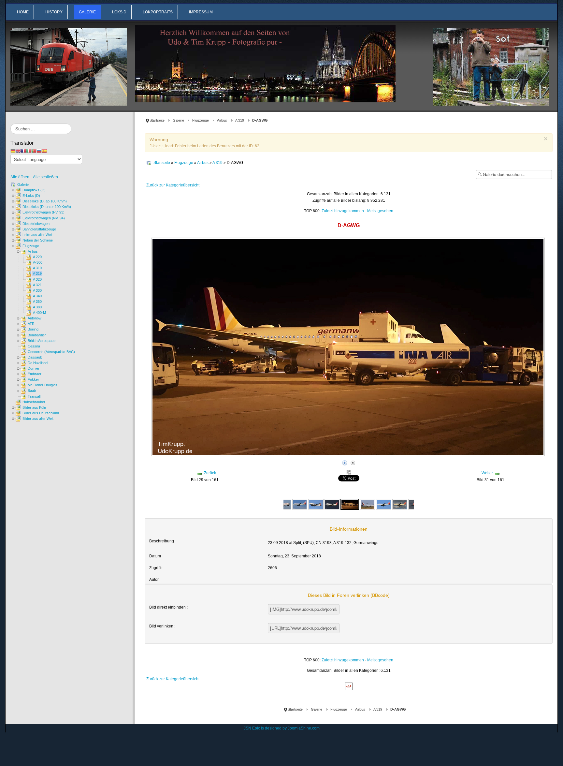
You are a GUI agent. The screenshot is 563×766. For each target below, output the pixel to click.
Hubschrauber (33, 402)
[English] (18, 150)
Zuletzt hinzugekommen (343, 211)
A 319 (239, 120)
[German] (13, 150)
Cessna (34, 346)
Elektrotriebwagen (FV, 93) (43, 212)
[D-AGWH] (367, 504)
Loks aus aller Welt (37, 235)
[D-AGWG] (283, 504)
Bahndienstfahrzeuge (39, 229)
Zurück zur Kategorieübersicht (172, 185)
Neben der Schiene (37, 240)
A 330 (37, 290)
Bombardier (37, 335)
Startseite (157, 120)
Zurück (210, 473)
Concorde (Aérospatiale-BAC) (51, 352)
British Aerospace (41, 341)
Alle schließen (45, 177)
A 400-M (39, 313)
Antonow (34, 318)
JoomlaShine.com (304, 728)
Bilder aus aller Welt (37, 418)
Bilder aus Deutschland (40, 413)
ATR (31, 324)
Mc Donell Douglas (42, 385)
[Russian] (39, 150)
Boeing (33, 329)
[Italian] (28, 150)
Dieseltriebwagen (36, 224)
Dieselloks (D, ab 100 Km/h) (44, 201)
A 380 (37, 307)
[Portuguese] (33, 150)
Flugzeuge (200, 120)
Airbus (222, 120)
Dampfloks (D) (34, 190)
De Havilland (38, 363)
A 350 (37, 301)
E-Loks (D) (31, 196)
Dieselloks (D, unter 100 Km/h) (46, 207)
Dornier (33, 368)
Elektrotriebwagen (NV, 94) (43, 218)
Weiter (487, 473)
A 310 (37, 268)
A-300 (37, 262)
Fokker (33, 379)
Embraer (34, 374)
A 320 (37, 279)
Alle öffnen (21, 177)
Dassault (35, 357)
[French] (23, 150)
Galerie (178, 120)
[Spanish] (44, 150)
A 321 (37, 285)
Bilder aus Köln (34, 407)
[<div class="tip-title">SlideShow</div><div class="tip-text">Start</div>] (344, 462)
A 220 (37, 257)
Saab (32, 390)
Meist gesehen (380, 211)
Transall (34, 396)
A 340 (37, 296)
